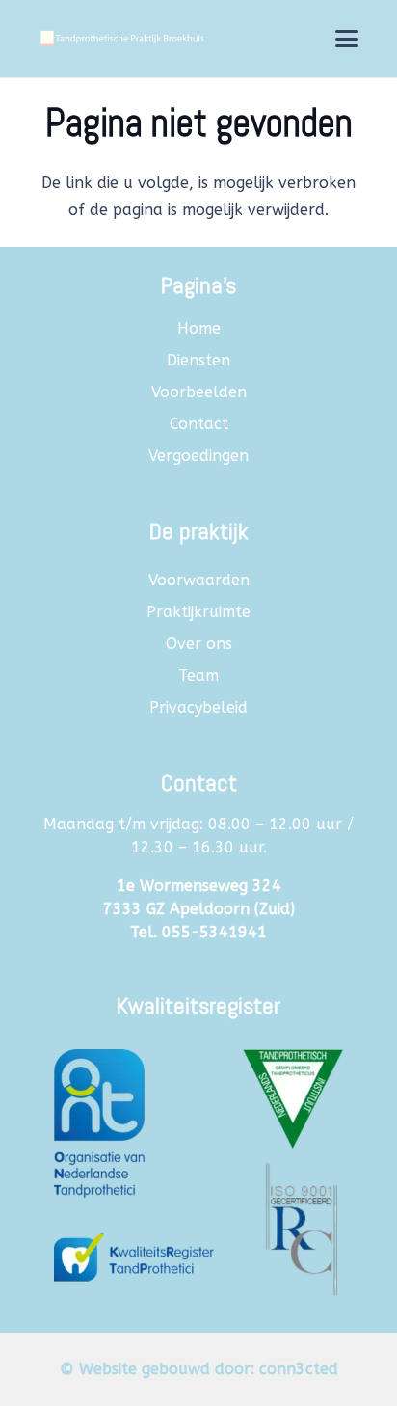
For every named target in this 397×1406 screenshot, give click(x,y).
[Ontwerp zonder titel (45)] (198, 1165)
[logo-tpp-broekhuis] (121, 38)
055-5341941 (214, 932)
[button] (347, 38)
